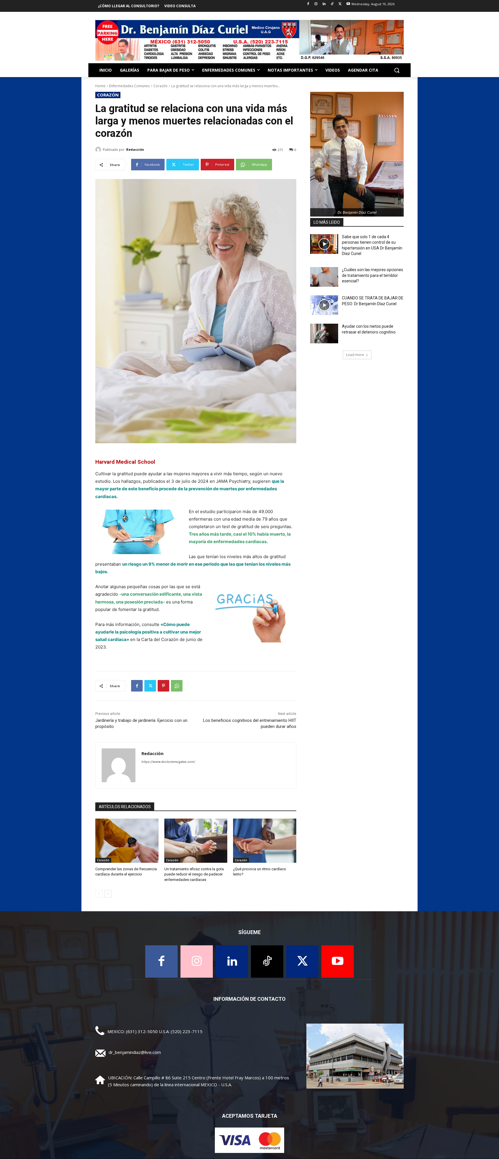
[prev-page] (99, 893)
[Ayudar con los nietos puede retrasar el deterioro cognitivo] (324, 333)
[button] (397, 70)
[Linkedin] (324, 4)
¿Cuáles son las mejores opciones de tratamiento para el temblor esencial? (372, 275)
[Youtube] (348, 4)
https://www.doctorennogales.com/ (168, 762)
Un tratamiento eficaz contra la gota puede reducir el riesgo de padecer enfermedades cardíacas (194, 874)
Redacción (135, 149)
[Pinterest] (163, 686)
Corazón (160, 85)
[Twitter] (340, 4)
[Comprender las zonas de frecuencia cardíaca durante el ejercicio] (127, 841)
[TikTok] (332, 4)
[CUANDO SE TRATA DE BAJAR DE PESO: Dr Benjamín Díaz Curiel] (324, 305)
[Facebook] (308, 4)
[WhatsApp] (177, 686)
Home (100, 85)
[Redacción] (99, 149)
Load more (355, 354)
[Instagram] (316, 4)
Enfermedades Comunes (129, 85)
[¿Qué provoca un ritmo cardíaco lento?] (264, 841)
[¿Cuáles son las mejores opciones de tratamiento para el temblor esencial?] (324, 277)
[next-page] (108, 893)
